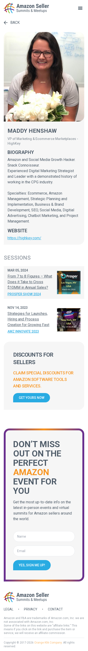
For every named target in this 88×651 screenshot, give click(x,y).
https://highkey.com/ (24, 238)
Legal (8, 609)
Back (15, 22)
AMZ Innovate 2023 (23, 331)
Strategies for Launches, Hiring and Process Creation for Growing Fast (28, 319)
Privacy (30, 609)
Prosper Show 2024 (24, 294)
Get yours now (31, 398)
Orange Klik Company (48, 642)
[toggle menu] (80, 8)
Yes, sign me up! (32, 565)
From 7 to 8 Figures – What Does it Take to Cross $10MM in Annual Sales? (30, 282)
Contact (55, 609)
